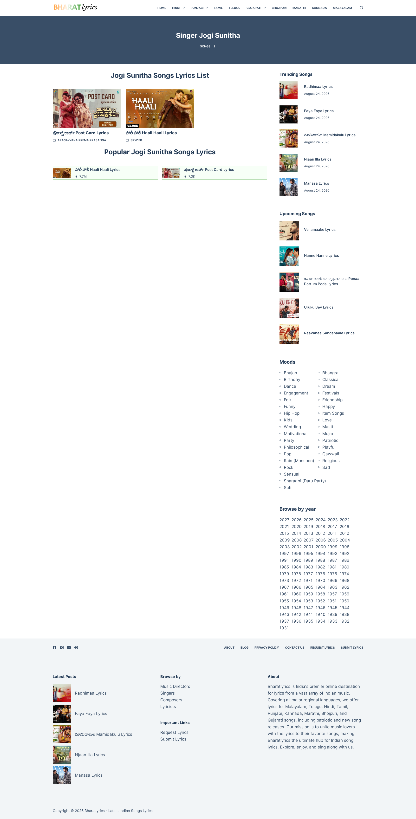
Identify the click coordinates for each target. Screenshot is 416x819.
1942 (296, 614)
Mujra (327, 433)
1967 (284, 587)
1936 (296, 621)
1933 (333, 621)
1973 (284, 580)
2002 (297, 546)
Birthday (292, 379)
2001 (308, 546)
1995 (308, 553)
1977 (308, 573)
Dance (290, 386)
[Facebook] (54, 647)
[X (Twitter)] (62, 647)
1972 (296, 580)
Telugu (234, 8)
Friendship (332, 399)
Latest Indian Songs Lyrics (130, 810)
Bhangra (330, 372)
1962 (344, 587)
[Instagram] (69, 647)
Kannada (319, 8)
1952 (320, 601)
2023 (333, 519)
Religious (331, 460)
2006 (321, 540)
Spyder (136, 140)
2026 (297, 519)
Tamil (218, 8)
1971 (308, 580)
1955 (284, 601)
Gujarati (254, 8)
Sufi (287, 487)
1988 (320, 560)
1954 (296, 601)
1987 (332, 560)
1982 (320, 567)
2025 (308, 519)
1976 (320, 573)
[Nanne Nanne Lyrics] (289, 256)
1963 (333, 587)
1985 (284, 567)
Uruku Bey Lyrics (318, 307)
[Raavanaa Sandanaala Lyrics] (289, 334)
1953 (308, 601)
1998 (344, 546)
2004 (345, 540)
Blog (244, 647)
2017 (332, 526)
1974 (344, 573)
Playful (328, 447)
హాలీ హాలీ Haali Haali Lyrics (151, 132)
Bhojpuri (279, 8)
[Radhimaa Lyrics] (289, 90)
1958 (320, 594)
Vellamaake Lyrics (320, 229)
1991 (284, 560)
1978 (296, 573)
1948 (296, 607)
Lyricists (168, 706)
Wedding (292, 426)
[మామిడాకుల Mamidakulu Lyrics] (289, 138)
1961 (284, 594)
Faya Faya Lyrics (319, 111)
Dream (328, 386)
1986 (344, 560)
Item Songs (333, 413)
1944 (345, 607)
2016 (344, 526)
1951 (332, 601)
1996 (296, 553)
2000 (321, 546)
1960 (296, 594)
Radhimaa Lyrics (318, 86)
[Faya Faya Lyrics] (289, 114)
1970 (320, 580)
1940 (320, 614)
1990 (296, 560)
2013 (308, 533)
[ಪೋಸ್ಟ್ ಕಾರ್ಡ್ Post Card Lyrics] (87, 108)
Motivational (295, 433)
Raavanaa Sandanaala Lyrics (329, 333)
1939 (333, 614)
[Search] (361, 8)
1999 (333, 546)
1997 (284, 553)
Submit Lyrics (352, 647)
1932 (344, 621)
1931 (284, 628)
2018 (320, 526)
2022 (345, 519)
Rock (288, 467)
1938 (344, 614)
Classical (330, 379)
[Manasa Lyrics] (289, 187)
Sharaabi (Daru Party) (305, 480)
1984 (296, 567)
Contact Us (294, 647)
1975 (332, 573)
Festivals (330, 393)
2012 (320, 533)
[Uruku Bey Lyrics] (289, 308)
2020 (297, 526)
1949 (284, 607)
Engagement (296, 393)
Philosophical (296, 447)
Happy (328, 406)
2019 (308, 526)
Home (161, 8)
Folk (288, 399)
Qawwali (330, 453)
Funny (289, 406)
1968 (344, 580)
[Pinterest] (76, 647)
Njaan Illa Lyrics (318, 159)
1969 (333, 580)
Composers (171, 699)
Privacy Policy (266, 647)
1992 (344, 553)
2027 (284, 519)
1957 (332, 594)
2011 (332, 533)
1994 (320, 553)
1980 (344, 567)
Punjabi (197, 8)
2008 (297, 540)
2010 (344, 533)
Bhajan (290, 372)
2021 (284, 526)
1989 (308, 560)
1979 (284, 573)
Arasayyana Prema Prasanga (82, 140)
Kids (288, 420)
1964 (320, 587)
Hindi (176, 8)
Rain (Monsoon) (299, 460)
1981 (332, 567)
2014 (296, 533)
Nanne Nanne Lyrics (321, 255)
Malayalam (342, 8)
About (229, 647)
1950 (344, 601)
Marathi (299, 8)
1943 (284, 614)
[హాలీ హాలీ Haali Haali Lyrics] (160, 108)
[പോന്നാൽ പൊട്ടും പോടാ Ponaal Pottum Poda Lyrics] (289, 282)
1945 (332, 607)
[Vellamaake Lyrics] (289, 230)
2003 (285, 546)
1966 (296, 587)
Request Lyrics (322, 647)
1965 (308, 587)
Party (289, 440)
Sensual (291, 474)
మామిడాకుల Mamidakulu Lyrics (330, 135)
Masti (327, 426)
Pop (287, 453)
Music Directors (175, 686)
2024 (321, 519)
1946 (320, 607)
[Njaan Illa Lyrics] (289, 163)
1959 (308, 594)
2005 (333, 540)
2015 (284, 533)
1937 (284, 621)
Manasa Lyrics (316, 183)
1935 (308, 621)
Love (327, 420)
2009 (285, 540)
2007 (309, 540)
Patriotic (330, 440)
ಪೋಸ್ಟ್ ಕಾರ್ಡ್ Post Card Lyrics (81, 132)
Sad (326, 467)
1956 (344, 594)
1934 (320, 621)
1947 (308, 607)
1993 (333, 553)
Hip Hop (291, 413)
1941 (308, 614)
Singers (167, 693)
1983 (308, 567)
